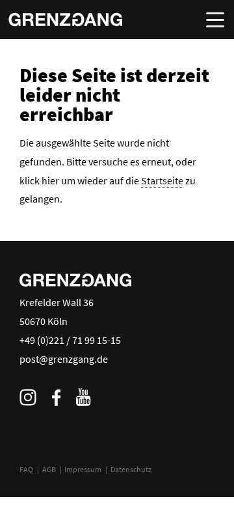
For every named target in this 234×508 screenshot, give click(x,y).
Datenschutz (130, 469)
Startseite (162, 180)
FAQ (26, 469)
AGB (49, 469)
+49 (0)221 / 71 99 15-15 (70, 339)
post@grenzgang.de (64, 358)
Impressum (82, 469)
